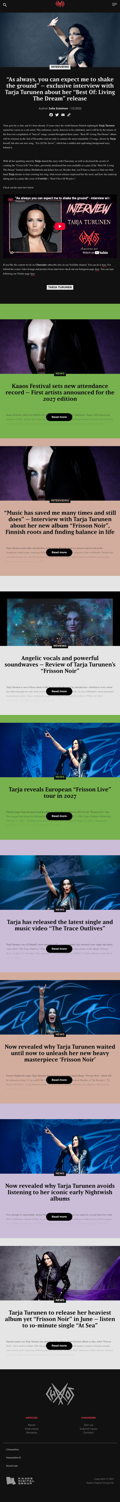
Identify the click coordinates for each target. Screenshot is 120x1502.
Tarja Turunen (60, 287)
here (104, 264)
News (60, 373)
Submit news (88, 1429)
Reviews (59, 645)
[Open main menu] (114, 4)
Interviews (60, 67)
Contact (88, 1432)
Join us (88, 1425)
